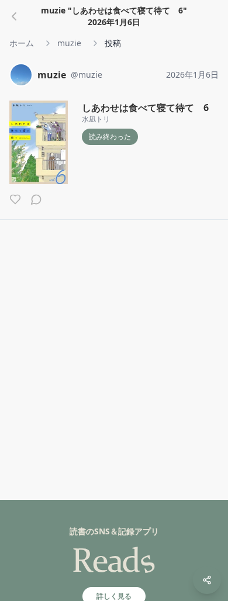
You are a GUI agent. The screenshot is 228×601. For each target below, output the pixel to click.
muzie (69, 43)
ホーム (21, 43)
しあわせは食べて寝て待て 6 (145, 107)
